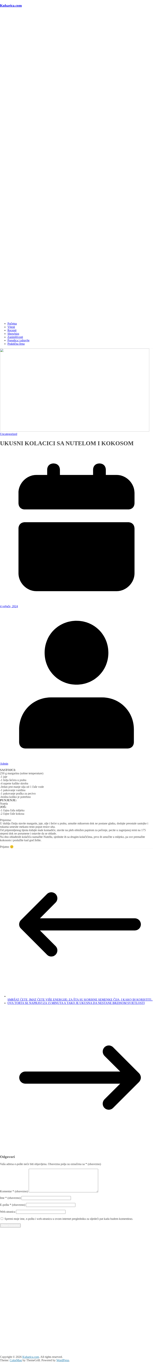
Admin (4, 763)
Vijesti (11, 326)
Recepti (11, 330)
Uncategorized (8, 434)
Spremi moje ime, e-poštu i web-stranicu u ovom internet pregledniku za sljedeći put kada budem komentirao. (68, 1218)
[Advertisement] (76, 1263)
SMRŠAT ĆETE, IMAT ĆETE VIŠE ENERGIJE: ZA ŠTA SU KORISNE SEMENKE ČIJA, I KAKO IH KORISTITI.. (80, 999)
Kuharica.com (11, 5)
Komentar (14, 1191)
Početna (12, 323)
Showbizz (13, 333)
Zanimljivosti (15, 337)
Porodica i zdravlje (18, 340)
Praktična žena (16, 343)
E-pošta (12, 1204)
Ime (10, 1197)
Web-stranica (7, 1211)
